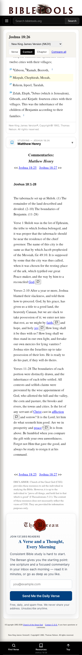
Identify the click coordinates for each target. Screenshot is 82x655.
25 (11, 69)
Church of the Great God (33, 625)
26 (11, 76)
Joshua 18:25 (28, 167)
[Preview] (38, 282)
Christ (37, 411)
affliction (58, 411)
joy (36, 328)
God (31, 282)
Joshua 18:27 (48, 167)
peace (38, 427)
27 (11, 84)
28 (11, 92)
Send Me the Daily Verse (41, 596)
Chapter (42, 51)
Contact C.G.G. (51, 625)
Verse (14, 51)
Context (27, 51)
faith (50, 322)
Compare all (58, 51)
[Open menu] (7, 20)
